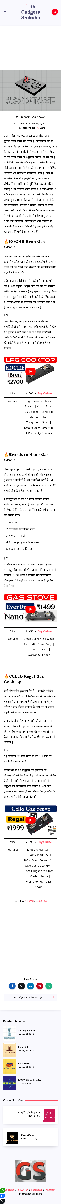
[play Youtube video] (30, 371)
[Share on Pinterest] (39, 986)
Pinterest (50, 1190)
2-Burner (29, 901)
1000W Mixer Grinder (29, 1080)
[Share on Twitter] (21, 986)
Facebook (36, 1190)
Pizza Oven (24, 1063)
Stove (44, 901)
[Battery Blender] (9, 1033)
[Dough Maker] (30, 1137)
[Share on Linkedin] (30, 986)
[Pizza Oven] (9, 1066)
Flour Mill (23, 1047)
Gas (38, 901)
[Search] (55, 12)
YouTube (9, 1190)
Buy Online (45, 393)
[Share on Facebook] (12, 986)
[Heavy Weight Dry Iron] (30, 1115)
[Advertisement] (30, 48)
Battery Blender (26, 1030)
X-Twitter (23, 1190)
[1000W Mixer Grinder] (9, 1082)
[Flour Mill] (9, 1049)
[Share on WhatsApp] (48, 986)
